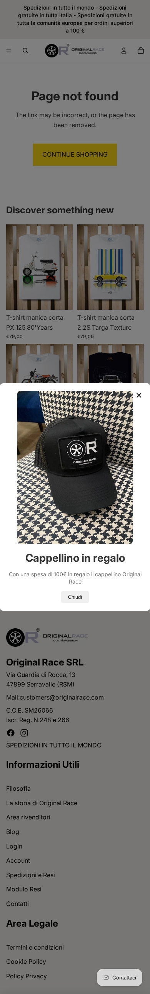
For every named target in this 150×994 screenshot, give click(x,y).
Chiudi (75, 597)
